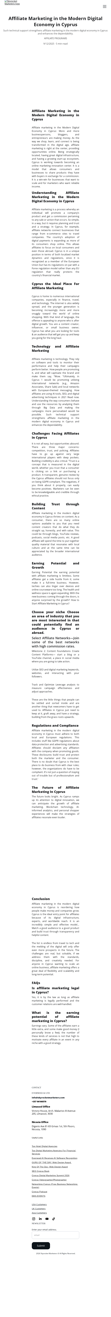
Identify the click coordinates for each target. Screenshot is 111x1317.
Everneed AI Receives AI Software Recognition (54, 1158)
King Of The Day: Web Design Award (50, 1167)
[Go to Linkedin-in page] (42, 1218)
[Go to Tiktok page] (53, 1218)
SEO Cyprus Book (40, 1171)
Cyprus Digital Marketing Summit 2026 (50, 1175)
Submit (41, 1245)
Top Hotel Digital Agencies (44, 1146)
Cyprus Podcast (39, 1191)
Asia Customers (39, 1212)
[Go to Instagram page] (35, 1218)
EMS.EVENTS (38, 1196)
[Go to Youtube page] (48, 1218)
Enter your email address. (44, 1229)
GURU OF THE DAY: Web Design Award (52, 1162)
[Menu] (104, 6)
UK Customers (39, 1208)
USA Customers (39, 1204)
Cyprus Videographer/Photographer (49, 1180)
